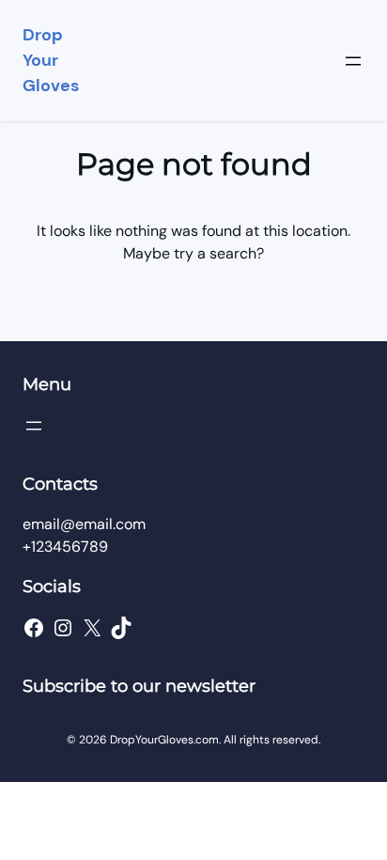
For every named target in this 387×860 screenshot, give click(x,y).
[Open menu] (353, 61)
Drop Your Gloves (51, 60)
